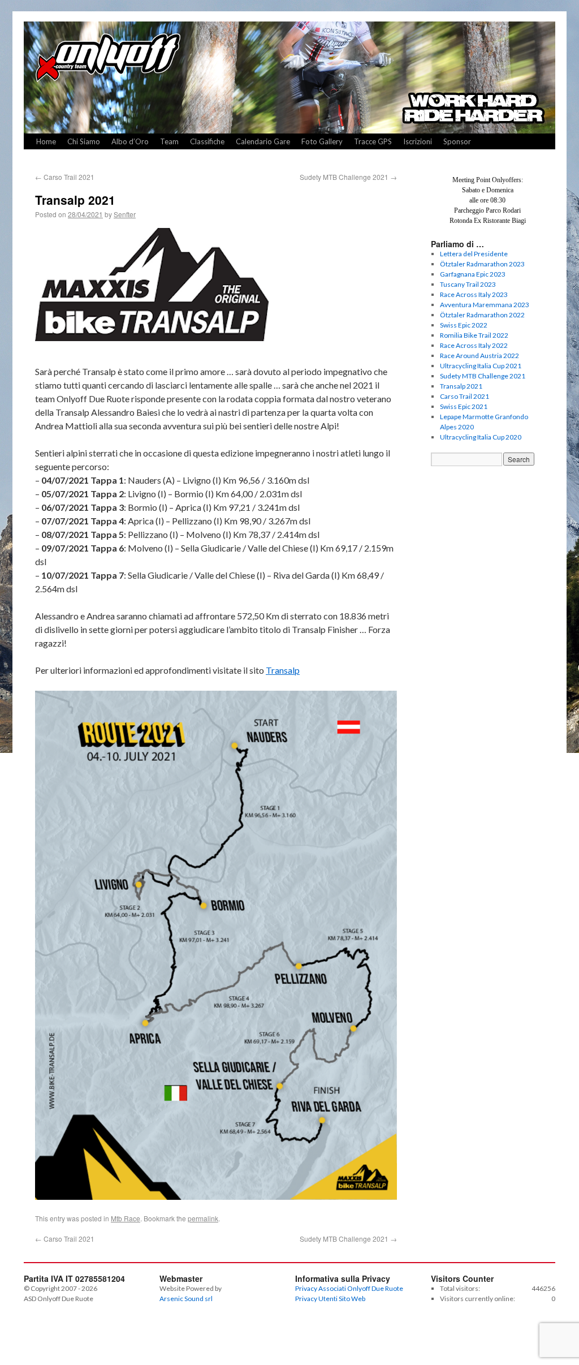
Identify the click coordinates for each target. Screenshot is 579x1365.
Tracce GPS (373, 141)
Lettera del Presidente (474, 253)
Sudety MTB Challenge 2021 (348, 177)
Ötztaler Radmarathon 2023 (482, 264)
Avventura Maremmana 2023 (484, 304)
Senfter (125, 214)
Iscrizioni (417, 141)
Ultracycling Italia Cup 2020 (480, 437)
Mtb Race (125, 1218)
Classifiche (207, 141)
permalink (203, 1218)
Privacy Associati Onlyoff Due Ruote (349, 1288)
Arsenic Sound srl (186, 1298)
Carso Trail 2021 (64, 177)
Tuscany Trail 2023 (468, 284)
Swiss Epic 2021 (463, 406)
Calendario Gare (263, 141)
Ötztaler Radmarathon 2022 (482, 315)
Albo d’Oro (130, 141)
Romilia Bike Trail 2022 (474, 335)
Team (169, 141)
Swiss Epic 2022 (463, 325)
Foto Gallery (322, 141)
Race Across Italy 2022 (474, 345)
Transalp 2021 (461, 386)
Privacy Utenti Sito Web (330, 1298)
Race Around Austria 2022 (479, 355)
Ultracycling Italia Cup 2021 (480, 365)
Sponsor (457, 141)
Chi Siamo (83, 141)
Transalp (283, 670)
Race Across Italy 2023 (474, 294)
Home (46, 141)
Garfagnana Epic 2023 (472, 274)
